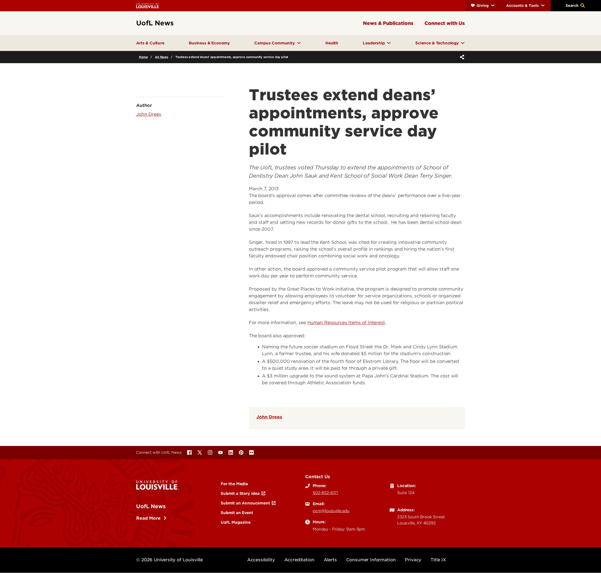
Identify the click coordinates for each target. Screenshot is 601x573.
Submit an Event (237, 512)
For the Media (234, 483)
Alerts (330, 559)
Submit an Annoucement (245, 503)
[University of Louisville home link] (148, 5)
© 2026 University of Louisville (169, 559)
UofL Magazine (235, 522)
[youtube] (220, 452)
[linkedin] (230, 452)
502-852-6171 (325, 492)
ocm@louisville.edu (331, 510)
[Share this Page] (461, 57)
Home (143, 57)
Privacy (413, 559)
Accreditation (299, 559)
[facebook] (189, 452)
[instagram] (210, 452)
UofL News (151, 506)
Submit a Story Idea (240, 493)
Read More (149, 518)
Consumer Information (371, 559)
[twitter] (199, 452)
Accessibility (261, 559)
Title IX (438, 559)
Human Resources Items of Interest (346, 322)
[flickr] (251, 452)
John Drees (269, 416)
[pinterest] (241, 452)
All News (161, 57)
